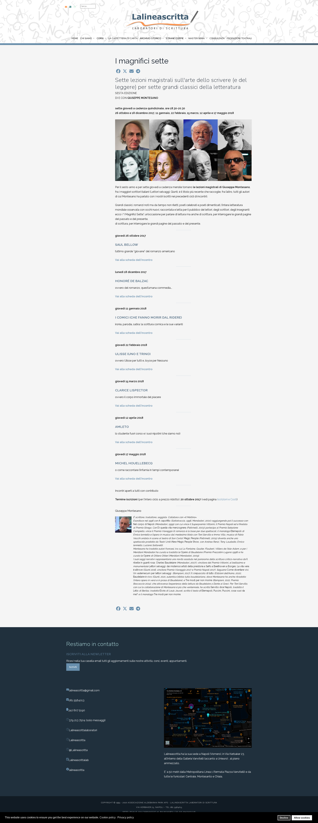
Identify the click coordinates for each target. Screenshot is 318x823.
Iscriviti (73, 667)
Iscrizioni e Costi (227, 499)
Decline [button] (284, 817)
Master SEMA (196, 38)
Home (75, 38)
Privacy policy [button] (125, 817)
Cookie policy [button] (108, 817)
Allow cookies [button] (302, 817)
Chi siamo (86, 38)
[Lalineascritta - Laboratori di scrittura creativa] (159, 20)
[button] (118, 71)
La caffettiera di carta (123, 38)
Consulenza (217, 38)
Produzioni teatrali (239, 38)
